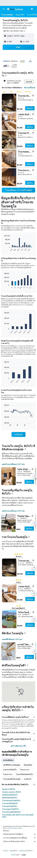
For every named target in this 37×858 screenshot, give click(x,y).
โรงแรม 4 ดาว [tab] (7, 774)
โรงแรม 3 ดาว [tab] (24, 770)
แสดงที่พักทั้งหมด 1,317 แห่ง (12, 639)
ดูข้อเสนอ (30, 108)
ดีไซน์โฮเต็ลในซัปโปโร (9, 798)
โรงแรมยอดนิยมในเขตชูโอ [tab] (11, 779)
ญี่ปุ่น (11, 850)
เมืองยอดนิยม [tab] (28, 765)
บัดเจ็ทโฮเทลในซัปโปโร (10, 795)
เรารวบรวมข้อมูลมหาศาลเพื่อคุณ (15, 838)
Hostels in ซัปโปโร (8, 789)
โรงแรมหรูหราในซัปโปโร (10, 809)
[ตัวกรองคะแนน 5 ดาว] (28, 92)
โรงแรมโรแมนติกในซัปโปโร (11, 812)
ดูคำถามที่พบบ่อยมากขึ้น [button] (18, 746)
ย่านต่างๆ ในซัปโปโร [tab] (10, 770)
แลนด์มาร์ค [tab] (27, 779)
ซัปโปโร (13, 855)
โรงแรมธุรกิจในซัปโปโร (10, 803)
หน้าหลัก (5, 850)
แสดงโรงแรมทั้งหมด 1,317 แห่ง (13, 464)
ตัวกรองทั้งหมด (29, 87)
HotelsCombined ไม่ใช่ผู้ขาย (13, 834)
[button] (3, 9)
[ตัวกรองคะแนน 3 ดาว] (11, 92)
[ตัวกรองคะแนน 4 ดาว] (18, 92)
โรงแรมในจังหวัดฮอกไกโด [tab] (24, 774)
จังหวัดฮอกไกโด (23, 850)
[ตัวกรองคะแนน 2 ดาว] (4, 92)
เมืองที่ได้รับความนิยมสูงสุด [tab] (11, 765)
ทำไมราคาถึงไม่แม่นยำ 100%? (14, 841)
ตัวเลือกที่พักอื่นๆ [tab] (8, 760)
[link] (18, 190)
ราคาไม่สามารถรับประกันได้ (14, 828)
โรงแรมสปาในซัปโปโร (9, 806)
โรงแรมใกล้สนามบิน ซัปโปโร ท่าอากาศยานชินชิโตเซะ (17, 816)
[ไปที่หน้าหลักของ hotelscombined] (15, 9)
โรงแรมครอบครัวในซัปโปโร (11, 800)
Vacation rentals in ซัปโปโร (11, 792)
